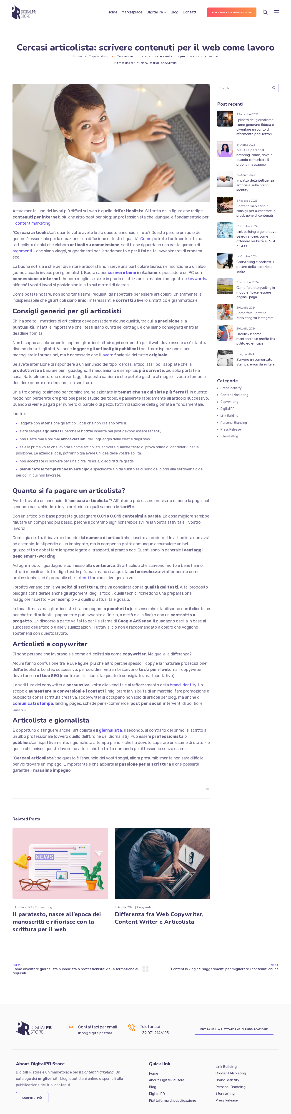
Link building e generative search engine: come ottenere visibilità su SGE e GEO (256, 238)
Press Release (231, 429)
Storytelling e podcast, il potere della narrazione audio (255, 266)
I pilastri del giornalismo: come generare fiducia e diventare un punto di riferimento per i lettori (255, 127)
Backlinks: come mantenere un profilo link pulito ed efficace (255, 339)
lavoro (107, 355)
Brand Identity (231, 388)
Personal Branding (234, 423)
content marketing (32, 223)
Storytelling (229, 436)
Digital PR (155, 12)
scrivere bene (122, 272)
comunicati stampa (33, 703)
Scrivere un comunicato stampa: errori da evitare (255, 362)
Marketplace (132, 12)
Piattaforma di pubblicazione (172, 1100)
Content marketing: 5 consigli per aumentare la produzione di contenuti (256, 211)
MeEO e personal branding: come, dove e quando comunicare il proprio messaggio (254, 157)
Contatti (190, 12)
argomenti (22, 251)
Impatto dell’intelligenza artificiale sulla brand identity (255, 185)
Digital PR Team (149, 63)
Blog (174, 12)
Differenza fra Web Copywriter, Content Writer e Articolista (159, 918)
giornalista (110, 730)
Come (145, 238)
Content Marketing (234, 395)
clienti (83, 577)
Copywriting (98, 56)
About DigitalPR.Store (166, 1080)
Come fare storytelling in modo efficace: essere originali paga (255, 292)
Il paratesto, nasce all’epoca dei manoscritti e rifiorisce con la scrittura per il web (57, 921)
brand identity (183, 685)
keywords (197, 278)
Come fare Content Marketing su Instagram (254, 315)
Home (112, 12)
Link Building (229, 416)
